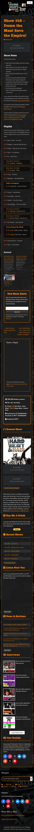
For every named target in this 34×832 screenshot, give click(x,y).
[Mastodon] (24, 756)
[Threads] (15, 756)
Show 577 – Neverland (10, 558)
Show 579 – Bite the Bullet (11, 551)
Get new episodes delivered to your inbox (13, 815)
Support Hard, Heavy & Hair (9, 819)
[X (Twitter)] (10, 761)
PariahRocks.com (19, 827)
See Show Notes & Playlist (11, 488)
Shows (9, 784)
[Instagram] (10, 756)
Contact (5, 786)
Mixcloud (26, 511)
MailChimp (8, 318)
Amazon (15, 106)
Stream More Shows (9, 563)
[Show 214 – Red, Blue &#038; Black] (9, 277)
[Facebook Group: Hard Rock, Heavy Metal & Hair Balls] (5, 761)
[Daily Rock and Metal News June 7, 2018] (22, 262)
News (14, 786)
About (18, 784)
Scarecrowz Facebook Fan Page (13, 119)
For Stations (24, 786)
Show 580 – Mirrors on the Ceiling (13, 547)
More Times (7, 611)
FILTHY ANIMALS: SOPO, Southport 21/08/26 (14, 624)
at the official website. (24, 100)
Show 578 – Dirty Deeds (11, 555)
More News (7, 650)
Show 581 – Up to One (10, 543)
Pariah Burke (27, 829)
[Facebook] (5, 756)
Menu (29, 2)
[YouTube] (15, 761)
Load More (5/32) (17, 732)
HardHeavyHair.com (15, 511)
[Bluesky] (19, 756)
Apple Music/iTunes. (14, 117)
